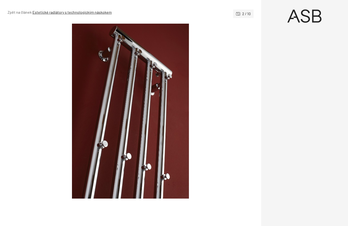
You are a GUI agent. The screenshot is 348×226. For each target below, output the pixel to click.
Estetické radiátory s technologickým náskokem (72, 12)
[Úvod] (305, 16)
